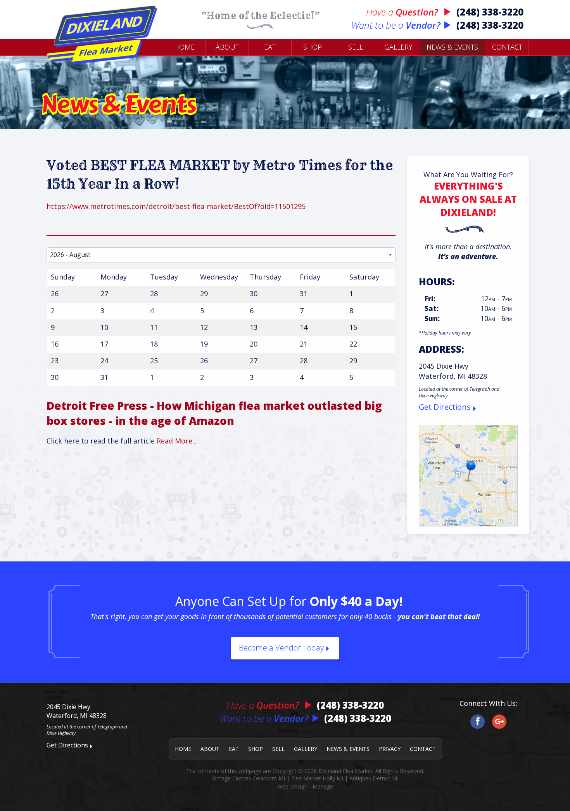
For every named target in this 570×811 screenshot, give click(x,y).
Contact (507, 47)
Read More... (177, 440)
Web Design (292, 786)
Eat (270, 47)
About (227, 47)
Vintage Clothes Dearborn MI (248, 778)
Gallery (398, 47)
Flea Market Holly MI (317, 778)
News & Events (452, 47)
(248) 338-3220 (489, 11)
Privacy (390, 748)
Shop (312, 47)
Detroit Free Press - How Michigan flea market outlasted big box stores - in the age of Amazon (214, 413)
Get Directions (445, 407)
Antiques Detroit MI (374, 778)
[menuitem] (184, 47)
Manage (323, 786)
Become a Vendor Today (281, 647)
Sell (355, 47)
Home (184, 47)
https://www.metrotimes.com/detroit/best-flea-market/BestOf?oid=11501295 (176, 206)
